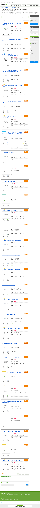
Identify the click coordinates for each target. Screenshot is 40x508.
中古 (16, 5)
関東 (5, 499)
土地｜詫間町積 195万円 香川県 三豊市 (8, 152)
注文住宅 (23, 5)
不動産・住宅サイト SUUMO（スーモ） (6, 493)
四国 (13, 499)
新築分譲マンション (18, 494)
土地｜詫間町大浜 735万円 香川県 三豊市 (8, 181)
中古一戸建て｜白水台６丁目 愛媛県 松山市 (9, 314)
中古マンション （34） (33, 20)
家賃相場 (15, 494)
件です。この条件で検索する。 (34, 23)
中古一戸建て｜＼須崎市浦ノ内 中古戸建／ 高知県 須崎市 (11, 460)
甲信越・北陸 (7, 499)
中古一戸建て (29, 494)
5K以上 (32, 53)
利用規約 (23, 502)
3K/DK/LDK (32, 50)
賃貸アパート (8, 494)
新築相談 (19, 495)
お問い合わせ (31, 502)
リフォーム (28, 5)
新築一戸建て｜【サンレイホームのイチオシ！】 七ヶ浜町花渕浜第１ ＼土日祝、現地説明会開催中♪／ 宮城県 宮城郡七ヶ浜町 (12, 133)
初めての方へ (17, 502)
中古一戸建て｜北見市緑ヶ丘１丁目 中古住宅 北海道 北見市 (11, 431)
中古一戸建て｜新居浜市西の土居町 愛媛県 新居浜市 (10, 299)
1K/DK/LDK (32, 47)
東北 (3, 499)
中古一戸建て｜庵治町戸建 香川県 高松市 (8, 285)
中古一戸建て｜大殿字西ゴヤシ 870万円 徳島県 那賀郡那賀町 (11, 240)
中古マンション (22, 494)
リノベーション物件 (5, 495)
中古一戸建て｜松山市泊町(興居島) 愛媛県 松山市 (9, 210)
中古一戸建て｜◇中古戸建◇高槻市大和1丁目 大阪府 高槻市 (11, 372)
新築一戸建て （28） (33, 17)
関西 (11, 499)
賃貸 (11, 5)
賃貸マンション (4, 494)
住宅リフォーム (12, 495)
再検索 (27, 484)
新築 (14, 5)
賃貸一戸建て (11, 494)
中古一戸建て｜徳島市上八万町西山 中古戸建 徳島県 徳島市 (11, 328)
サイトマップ (20, 502)
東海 (10, 499)
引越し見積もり (22, 495)
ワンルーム (32, 46)
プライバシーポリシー (27, 502)
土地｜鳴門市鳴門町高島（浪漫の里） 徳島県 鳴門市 (10, 343)
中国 (14, 499)
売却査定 (31, 5)
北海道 (2, 499)
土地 (25, 5)
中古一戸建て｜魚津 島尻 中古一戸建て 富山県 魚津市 (11, 255)
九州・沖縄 (17, 499)
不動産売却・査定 (16, 495)
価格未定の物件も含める (33, 43)
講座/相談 (34, 5)
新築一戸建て (26, 494)
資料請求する (26, 38)
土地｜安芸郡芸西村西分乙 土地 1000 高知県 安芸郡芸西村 (11, 357)
